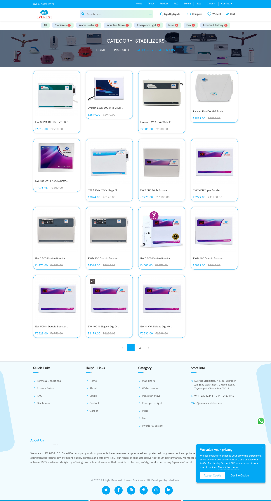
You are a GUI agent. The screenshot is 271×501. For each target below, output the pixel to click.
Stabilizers (61, 25)
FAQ (176, 3)
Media (187, 3)
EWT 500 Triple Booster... (155, 190)
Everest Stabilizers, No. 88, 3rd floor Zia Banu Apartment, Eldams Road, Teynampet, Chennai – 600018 (215, 384)
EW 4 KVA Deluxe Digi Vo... (156, 326)
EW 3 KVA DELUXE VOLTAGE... (53, 122)
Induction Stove (116, 25)
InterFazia (173, 480)
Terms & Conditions (49, 381)
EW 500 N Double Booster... (51, 326)
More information (228, 467)
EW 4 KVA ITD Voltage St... (103, 190)
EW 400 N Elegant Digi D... (103, 326)
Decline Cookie (240, 475)
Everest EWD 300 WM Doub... (105, 107)
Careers (211, 3)
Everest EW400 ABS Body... (209, 111)
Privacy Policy (45, 388)
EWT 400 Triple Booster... (207, 190)
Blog (199, 3)
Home (139, 3)
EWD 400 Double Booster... (104, 258)
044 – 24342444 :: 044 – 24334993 (214, 395)
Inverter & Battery (213, 25)
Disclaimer (43, 403)
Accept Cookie (212, 475)
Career (93, 410)
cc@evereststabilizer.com (208, 403)
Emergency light (146, 25)
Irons (171, 25)
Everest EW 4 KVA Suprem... (51, 180)
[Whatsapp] (261, 420)
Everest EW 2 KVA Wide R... (156, 122)
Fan (188, 25)
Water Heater (86, 25)
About (151, 3)
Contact (225, 3)
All (45, 25)
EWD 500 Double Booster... (51, 258)
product (121, 50)
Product (164, 3)
